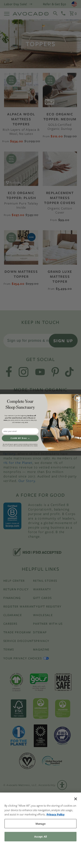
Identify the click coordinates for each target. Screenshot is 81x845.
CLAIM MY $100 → (20, 438)
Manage (40, 824)
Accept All (40, 836)
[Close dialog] (77, 398)
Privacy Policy (56, 814)
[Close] (76, 799)
